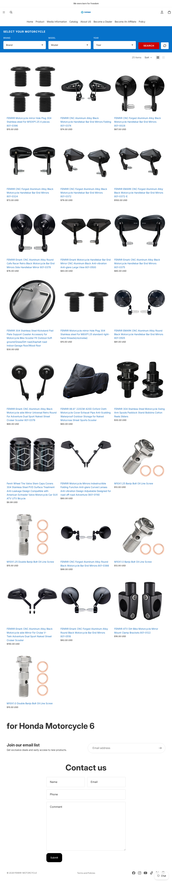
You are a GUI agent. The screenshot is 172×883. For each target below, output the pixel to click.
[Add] (53, 110)
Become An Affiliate (125, 21)
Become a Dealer (103, 21)
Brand (6, 38)
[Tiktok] (151, 873)
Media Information (57, 21)
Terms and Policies (86, 873)
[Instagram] (140, 873)
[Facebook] (134, 873)
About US (85, 21)
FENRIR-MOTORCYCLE (25, 873)
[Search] (11, 12)
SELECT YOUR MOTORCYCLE (24, 31)
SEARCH (148, 45)
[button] (148, 57)
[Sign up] (160, 748)
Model (52, 38)
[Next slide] (53, 89)
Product (40, 21)
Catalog (73, 21)
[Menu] (4, 12)
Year (96, 38)
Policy (142, 21)
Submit (54, 857)
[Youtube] (145, 873)
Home (30, 21)
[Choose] (160, 400)
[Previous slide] (12, 89)
